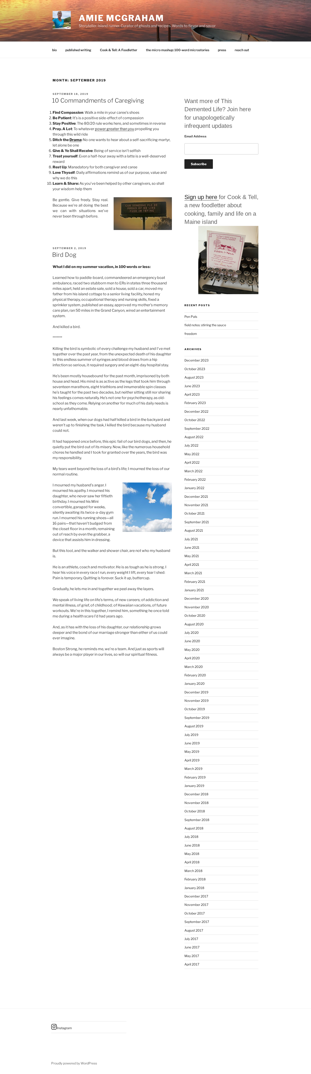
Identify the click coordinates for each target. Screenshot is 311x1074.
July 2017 (191, 939)
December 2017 (196, 896)
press (222, 50)
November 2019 (196, 701)
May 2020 (192, 650)
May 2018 (191, 854)
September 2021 (196, 522)
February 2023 (195, 403)
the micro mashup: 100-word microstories (177, 50)
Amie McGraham (121, 18)
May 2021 (191, 556)
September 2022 (196, 428)
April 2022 (191, 462)
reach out (242, 50)
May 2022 (191, 454)
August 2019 (193, 726)
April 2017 (191, 964)
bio (54, 50)
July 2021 (191, 539)
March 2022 (193, 471)
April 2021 (191, 564)
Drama (75, 140)
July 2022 (191, 445)
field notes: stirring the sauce (205, 325)
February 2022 (195, 479)
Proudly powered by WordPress (74, 1063)
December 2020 (196, 598)
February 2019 (195, 777)
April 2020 (192, 658)
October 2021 (194, 513)
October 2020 (194, 615)
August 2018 (193, 828)
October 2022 (194, 420)
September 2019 (196, 718)
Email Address (195, 136)
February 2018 (195, 879)
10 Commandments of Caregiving (98, 100)
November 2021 (196, 505)
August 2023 (194, 377)
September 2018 (196, 820)
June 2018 (192, 845)
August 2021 (193, 530)
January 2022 (194, 488)
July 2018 (191, 837)
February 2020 (195, 675)
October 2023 (194, 369)
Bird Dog (64, 254)
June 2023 (192, 386)
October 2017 (194, 913)
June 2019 (192, 743)
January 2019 (194, 786)
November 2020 (196, 607)
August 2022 (193, 437)
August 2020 (194, 624)
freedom (190, 334)
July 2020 (191, 632)
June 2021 (191, 547)
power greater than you (114, 129)
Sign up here (201, 197)
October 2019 (194, 709)
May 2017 (191, 956)
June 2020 (192, 641)
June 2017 (191, 947)
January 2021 (194, 590)
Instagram (64, 1028)
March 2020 (193, 667)
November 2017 (196, 905)
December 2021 (196, 496)
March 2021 (193, 573)
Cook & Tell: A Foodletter (118, 50)
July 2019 (191, 735)
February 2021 (194, 582)
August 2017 (193, 930)
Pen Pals (190, 316)
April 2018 (191, 862)
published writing (78, 50)
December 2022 (196, 411)
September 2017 (196, 922)
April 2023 (192, 394)
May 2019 (191, 751)
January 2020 (194, 683)
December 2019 (196, 692)
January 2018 (194, 888)
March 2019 (193, 769)
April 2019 (191, 760)
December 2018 (196, 794)
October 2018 (194, 811)
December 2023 (196, 360)
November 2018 (196, 803)
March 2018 (193, 871)
